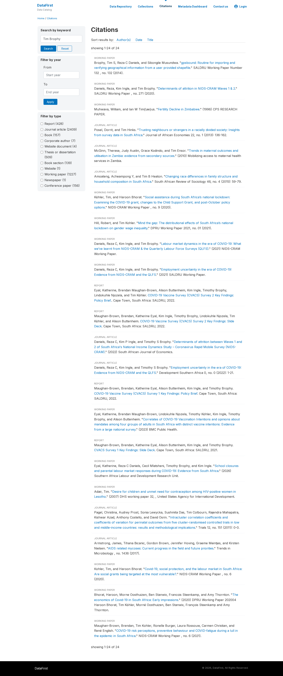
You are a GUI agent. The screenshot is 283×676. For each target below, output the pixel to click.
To (45, 84)
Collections (145, 6)
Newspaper (55, 180)
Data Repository (121, 6)
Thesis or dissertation (60, 154)
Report (54, 124)
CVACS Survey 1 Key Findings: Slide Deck (124, 450)
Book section (58, 163)
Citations (165, 6)
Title (150, 40)
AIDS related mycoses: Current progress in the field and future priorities (161, 548)
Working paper (60, 174)
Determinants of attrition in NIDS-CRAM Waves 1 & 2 (196, 88)
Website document (60, 146)
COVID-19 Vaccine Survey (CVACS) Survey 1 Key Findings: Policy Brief (145, 393)
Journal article (60, 129)
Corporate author (59, 141)
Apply (50, 101)
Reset (65, 48)
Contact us (220, 6)
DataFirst (45, 5)
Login (243, 6)
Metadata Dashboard (192, 6)
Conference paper (62, 186)
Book (52, 135)
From (47, 67)
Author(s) (123, 40)
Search (48, 48)
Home (41, 18)
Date (139, 40)
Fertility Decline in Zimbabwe (178, 109)
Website (52, 168)
